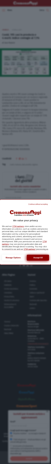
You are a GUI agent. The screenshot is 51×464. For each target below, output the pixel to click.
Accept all (38, 257)
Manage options (13, 257)
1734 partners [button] (18, 226)
